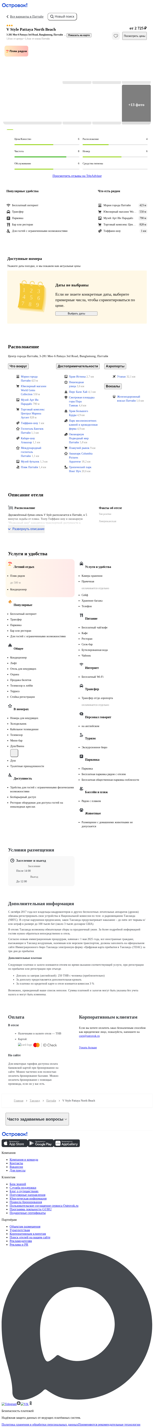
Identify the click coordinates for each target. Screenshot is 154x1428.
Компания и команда (24, 1159)
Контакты (16, 1163)
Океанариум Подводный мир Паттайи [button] (79, 438)
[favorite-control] (116, 36)
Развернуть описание (28, 529)
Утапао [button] (121, 376)
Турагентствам (20, 1230)
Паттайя (51, 1100)
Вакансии (16, 1166)
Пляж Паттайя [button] (29, 467)
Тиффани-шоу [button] (29, 423)
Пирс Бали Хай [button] (78, 391)
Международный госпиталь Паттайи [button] (31, 451)
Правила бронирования (26, 1202)
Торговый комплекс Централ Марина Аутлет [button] (33, 413)
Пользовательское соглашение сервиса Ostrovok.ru (44, 1205)
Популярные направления (27, 1195)
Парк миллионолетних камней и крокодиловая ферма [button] (83, 424)
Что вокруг (18, 366)
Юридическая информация (28, 1198)
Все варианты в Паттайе (27, 16)
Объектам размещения (25, 1226)
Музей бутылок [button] (30, 461)
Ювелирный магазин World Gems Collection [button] (33, 390)
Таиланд (35, 1100)
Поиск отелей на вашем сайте (30, 1237)
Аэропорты (115, 366)
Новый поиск (64, 16)
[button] (32, 84)
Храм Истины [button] (77, 376)
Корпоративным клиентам (28, 1233)
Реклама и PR (19, 1244)
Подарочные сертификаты (28, 1213)
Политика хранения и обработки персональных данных (40, 1424)
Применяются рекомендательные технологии (109, 1424)
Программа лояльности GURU (31, 1209)
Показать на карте (79, 35)
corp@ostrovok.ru (89, 1035)
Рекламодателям (21, 1241)
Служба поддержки (23, 1187)
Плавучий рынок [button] (79, 447)
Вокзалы (113, 386)
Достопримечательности (78, 366)
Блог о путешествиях (24, 1191)
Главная (18, 1100)
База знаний (18, 1184)
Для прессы (17, 1170)
